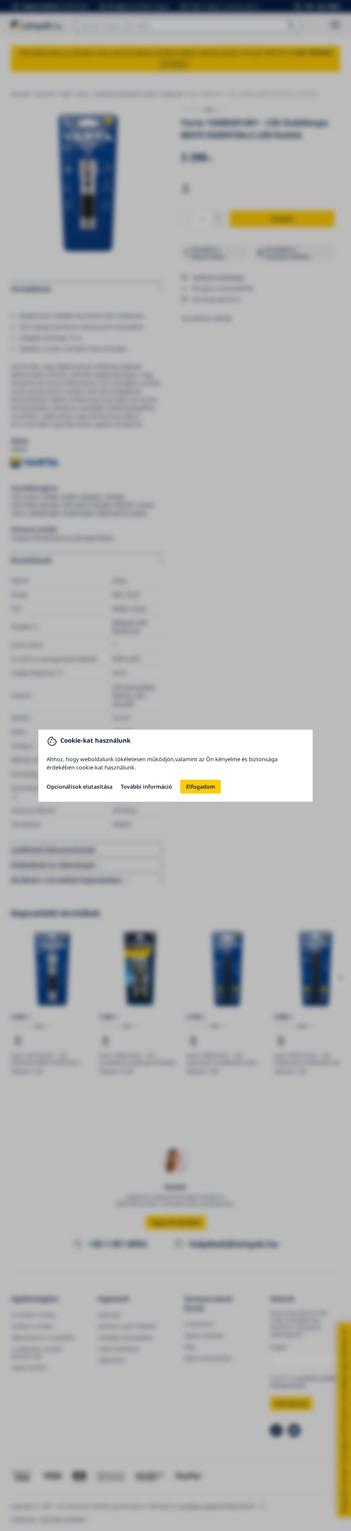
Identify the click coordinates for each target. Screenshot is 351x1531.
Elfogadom (200, 786)
